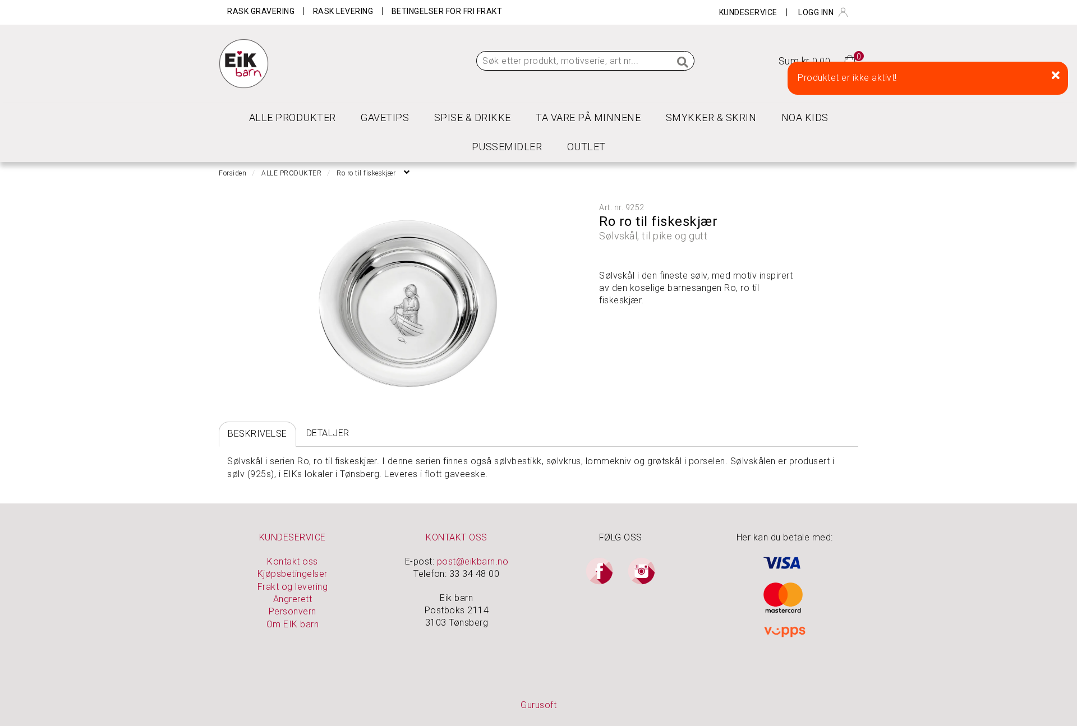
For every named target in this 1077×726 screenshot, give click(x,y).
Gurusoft (538, 705)
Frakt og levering (292, 586)
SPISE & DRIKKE (472, 117)
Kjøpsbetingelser (292, 573)
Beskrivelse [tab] (257, 433)
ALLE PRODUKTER (292, 117)
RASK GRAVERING (260, 11)
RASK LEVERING (343, 11)
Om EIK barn (292, 624)
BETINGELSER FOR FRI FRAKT (447, 11)
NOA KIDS (805, 117)
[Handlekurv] (849, 60)
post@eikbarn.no (473, 561)
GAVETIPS (385, 117)
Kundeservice (748, 12)
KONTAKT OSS (456, 537)
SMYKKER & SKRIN (711, 117)
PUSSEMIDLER (507, 146)
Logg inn (816, 12)
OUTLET (586, 146)
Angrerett (292, 599)
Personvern (292, 611)
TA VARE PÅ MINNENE (588, 117)
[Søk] (683, 63)
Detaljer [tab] (327, 433)
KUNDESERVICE (292, 537)
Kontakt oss (292, 561)
